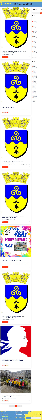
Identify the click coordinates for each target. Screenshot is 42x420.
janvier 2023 (34, 42)
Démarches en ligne (27, 4)
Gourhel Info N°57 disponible (8, 163)
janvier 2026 (34, 20)
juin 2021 (34, 55)
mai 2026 (34, 17)
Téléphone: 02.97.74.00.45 (4, 0)
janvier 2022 (34, 47)
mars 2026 (34, 65)
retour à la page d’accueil (16, 4)
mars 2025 (34, 26)
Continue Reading (4, 56)
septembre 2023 (35, 37)
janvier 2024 (34, 36)
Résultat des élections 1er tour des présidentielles (12, 360)
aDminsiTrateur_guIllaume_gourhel (18, 51)
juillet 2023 (34, 85)
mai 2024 (34, 80)
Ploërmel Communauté (31, 4)
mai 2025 (34, 25)
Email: (37, 0)
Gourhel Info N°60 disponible (8, 52)
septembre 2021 (35, 52)
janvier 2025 (34, 27)
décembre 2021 (35, 95)
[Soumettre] (41, 13)
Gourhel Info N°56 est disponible (9, 217)
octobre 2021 (35, 51)
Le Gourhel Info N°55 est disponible (9, 317)
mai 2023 (34, 40)
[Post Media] (15, 27)
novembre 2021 (35, 50)
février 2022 (34, 46)
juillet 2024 (34, 32)
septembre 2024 (35, 31)
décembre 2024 (35, 75)
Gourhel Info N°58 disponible (8, 107)
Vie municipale (20, 4)
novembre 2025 (35, 21)
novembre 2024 (35, 30)
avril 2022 (34, 90)
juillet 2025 (34, 70)
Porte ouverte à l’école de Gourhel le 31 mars (11, 260)
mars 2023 (34, 41)
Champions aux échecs (6, 396)
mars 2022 (34, 45)
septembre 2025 (35, 22)
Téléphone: (4, 418)
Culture (8, 395)
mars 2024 (34, 35)
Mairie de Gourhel (11, 51)
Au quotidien (24, 4)
